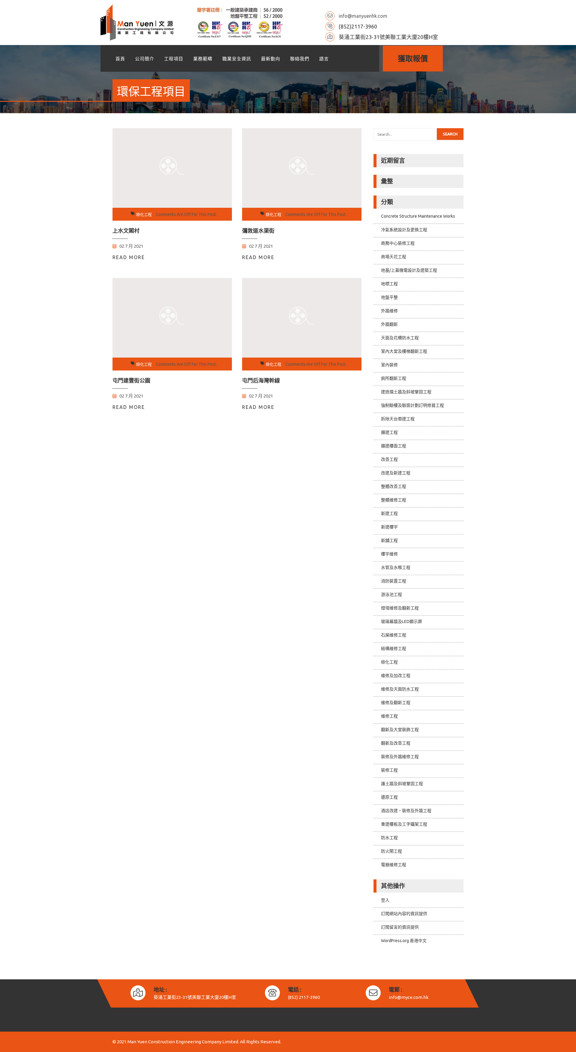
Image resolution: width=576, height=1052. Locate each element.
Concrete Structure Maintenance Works (418, 216)
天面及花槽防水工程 (400, 337)
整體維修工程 (393, 499)
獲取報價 (413, 58)
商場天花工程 (393, 256)
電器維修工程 (393, 864)
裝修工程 (389, 770)
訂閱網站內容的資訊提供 (404, 913)
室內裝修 (389, 364)
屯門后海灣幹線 (261, 380)
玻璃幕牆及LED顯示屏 (401, 621)
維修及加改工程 (395, 675)
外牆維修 (389, 310)
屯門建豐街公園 (131, 380)
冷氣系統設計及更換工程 (404, 229)
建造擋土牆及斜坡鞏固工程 (406, 391)
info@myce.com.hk (408, 997)
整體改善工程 (393, 486)
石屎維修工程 (393, 635)
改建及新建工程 (395, 472)
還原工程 (389, 797)
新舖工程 (389, 540)
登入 (385, 900)
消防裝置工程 (393, 581)
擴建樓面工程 (393, 445)
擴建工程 (389, 432)
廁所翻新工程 (393, 378)
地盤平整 (389, 297)
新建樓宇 (389, 526)
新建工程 (389, 513)
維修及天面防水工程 (400, 689)
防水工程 (389, 837)
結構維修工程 (393, 648)
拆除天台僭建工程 (398, 418)
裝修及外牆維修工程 (400, 756)
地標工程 (389, 283)
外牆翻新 (389, 324)
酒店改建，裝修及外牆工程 (406, 810)
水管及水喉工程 (395, 567)
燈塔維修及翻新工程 (400, 608)
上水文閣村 (126, 231)
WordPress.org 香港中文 (404, 940)
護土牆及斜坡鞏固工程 (402, 783)
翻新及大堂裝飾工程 (400, 729)
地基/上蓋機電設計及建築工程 (409, 270)
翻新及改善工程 (395, 743)
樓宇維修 (389, 554)
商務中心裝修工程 (398, 243)
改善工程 (389, 459)
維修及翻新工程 (395, 702)
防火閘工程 (391, 851)
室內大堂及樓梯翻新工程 (404, 351)
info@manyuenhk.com (363, 16)
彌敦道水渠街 (258, 231)
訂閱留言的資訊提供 (400, 927)
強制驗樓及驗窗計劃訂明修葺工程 (412, 405)
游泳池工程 (391, 594)
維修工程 (389, 716)
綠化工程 (144, 214)
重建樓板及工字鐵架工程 (404, 824)
